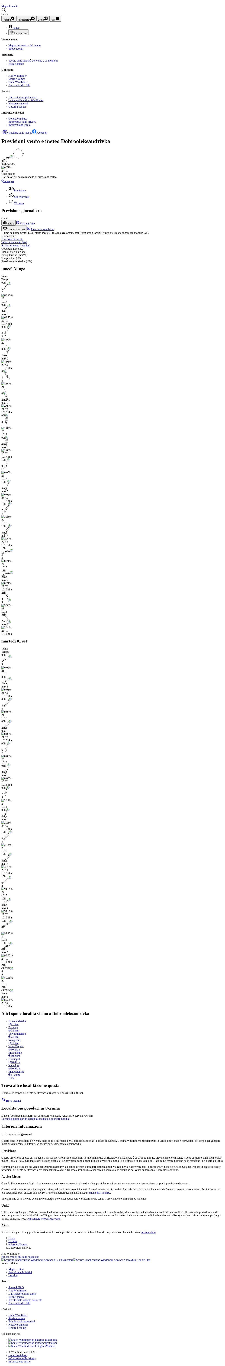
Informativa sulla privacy (22, 121)
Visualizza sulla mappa (19, 132)
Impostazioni (20, 33)
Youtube (50, 1346)
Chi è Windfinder (18, 82)
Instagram (51, 1342)
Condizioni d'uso (17, 118)
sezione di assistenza (99, 1192)
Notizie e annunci (18, 103)
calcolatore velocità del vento (44, 1218)
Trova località (13, 1100)
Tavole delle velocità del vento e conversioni (33, 60)
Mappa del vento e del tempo (24, 45)
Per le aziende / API (19, 85)
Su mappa (8, 181)
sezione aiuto (148, 1232)
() (14, 242)
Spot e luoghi (15, 48)
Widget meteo (16, 63)
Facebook (41, 132)
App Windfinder (17, 75)
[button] (112, 12)
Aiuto (16, 27)
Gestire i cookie (17, 106)
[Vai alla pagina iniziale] (1, 2)
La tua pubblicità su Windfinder (25, 100)
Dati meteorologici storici (22, 97)
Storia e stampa (16, 78)
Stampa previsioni (16, 229)
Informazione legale (19, 124)
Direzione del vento (12, 239)
